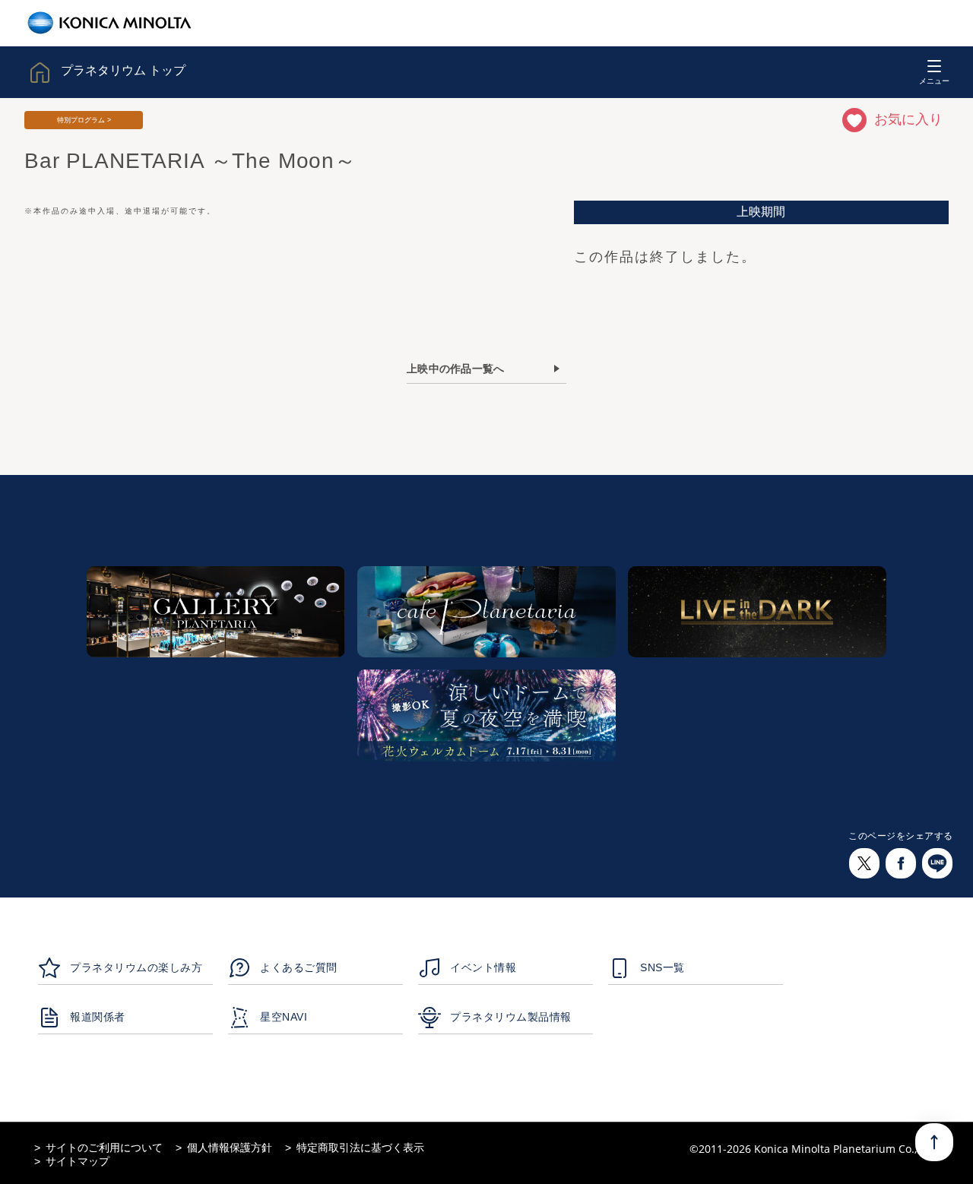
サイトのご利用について (104, 1147)
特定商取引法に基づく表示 (360, 1147)
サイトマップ (77, 1161)
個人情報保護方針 (229, 1147)
